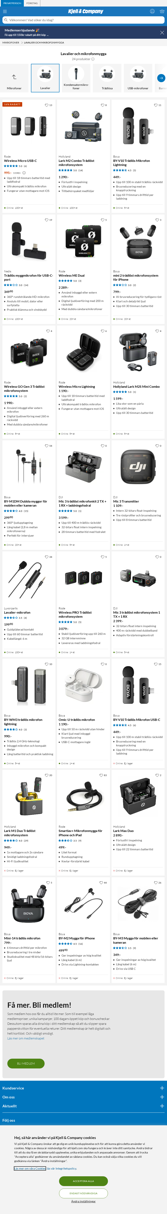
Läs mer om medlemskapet (25, 1038)
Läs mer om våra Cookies (30, 1168)
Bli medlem (26, 1063)
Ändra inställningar (83, 1201)
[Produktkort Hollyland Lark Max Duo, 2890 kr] (138, 796)
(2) (134, 285)
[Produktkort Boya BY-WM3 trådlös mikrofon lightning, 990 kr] (28, 685)
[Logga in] (152, 11)
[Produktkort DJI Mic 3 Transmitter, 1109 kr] (138, 466)
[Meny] (5, 11)
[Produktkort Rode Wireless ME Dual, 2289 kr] (83, 240)
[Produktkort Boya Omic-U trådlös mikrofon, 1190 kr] (83, 685)
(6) (25, 166)
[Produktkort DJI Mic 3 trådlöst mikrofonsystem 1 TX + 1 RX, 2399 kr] (138, 577)
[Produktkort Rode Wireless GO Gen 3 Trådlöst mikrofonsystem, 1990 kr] (28, 352)
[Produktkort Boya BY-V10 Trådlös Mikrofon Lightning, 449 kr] (138, 126)
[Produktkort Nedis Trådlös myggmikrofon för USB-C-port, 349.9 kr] (28, 240)
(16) (80, 943)
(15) (26, 511)
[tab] (12, 3)
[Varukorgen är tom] (162, 11)
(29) (26, 840)
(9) (79, 840)
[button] (92, 58)
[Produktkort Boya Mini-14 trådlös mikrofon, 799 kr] (28, 903)
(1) (134, 391)
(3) (79, 280)
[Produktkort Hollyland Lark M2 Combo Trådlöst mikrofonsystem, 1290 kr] (83, 126)
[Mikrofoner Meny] (22, 42)
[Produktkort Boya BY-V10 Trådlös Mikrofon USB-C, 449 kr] (138, 685)
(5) (134, 170)
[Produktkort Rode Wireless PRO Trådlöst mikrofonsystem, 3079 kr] (83, 577)
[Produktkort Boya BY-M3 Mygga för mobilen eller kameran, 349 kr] (138, 903)
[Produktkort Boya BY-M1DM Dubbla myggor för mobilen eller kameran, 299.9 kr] (28, 466)
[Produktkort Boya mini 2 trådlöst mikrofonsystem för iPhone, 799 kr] (138, 240)
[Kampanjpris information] (24, 173)
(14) (80, 170)
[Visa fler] (161, 78)
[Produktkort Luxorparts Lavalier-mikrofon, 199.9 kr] (28, 577)
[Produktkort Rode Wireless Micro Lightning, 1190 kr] (83, 352)
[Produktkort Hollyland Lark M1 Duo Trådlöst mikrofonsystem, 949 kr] (28, 796)
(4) (25, 617)
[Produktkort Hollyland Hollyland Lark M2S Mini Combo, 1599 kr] (138, 352)
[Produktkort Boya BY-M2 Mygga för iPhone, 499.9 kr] (83, 903)
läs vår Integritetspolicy (61, 1168)
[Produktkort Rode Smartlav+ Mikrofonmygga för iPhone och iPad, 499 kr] (83, 796)
